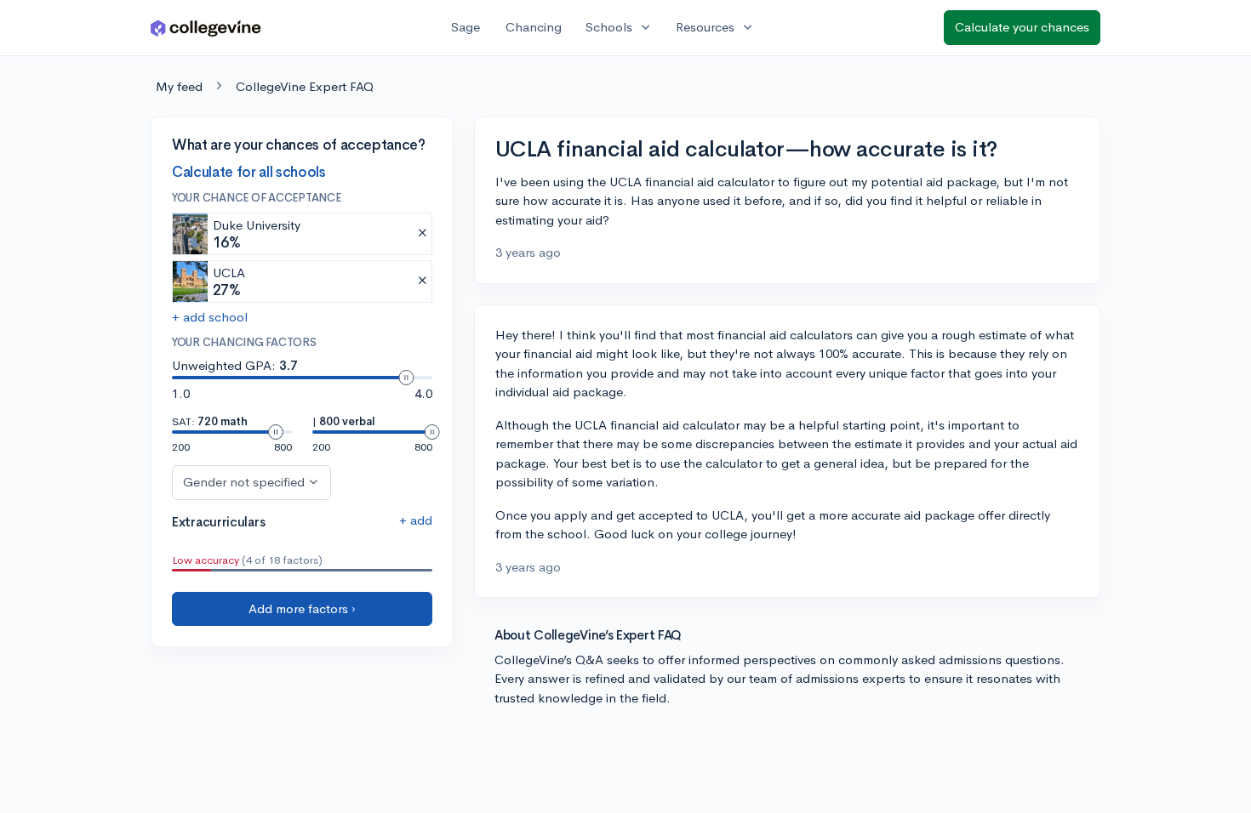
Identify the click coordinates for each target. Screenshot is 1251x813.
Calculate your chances (1022, 27)
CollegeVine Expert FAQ (305, 86)
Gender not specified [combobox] (244, 482)
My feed (179, 86)
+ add (415, 520)
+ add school (210, 317)
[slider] (406, 377)
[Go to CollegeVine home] (206, 27)
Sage (465, 27)
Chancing (534, 27)
